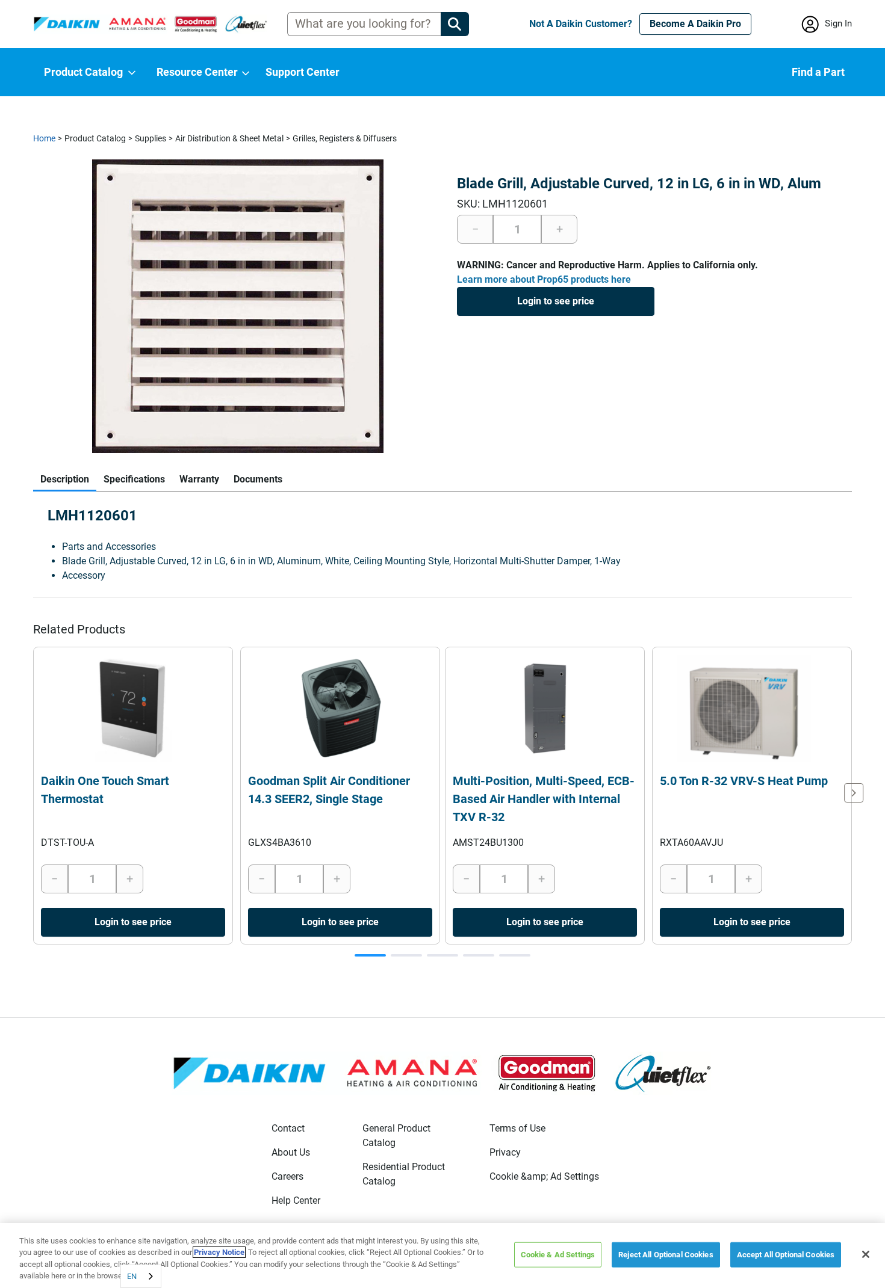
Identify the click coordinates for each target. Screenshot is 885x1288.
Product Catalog (95, 138)
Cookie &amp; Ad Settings (544, 1176)
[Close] (865, 1254)
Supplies (150, 138)
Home (44, 138)
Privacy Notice (219, 1252)
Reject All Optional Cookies (665, 1254)
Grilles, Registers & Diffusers (345, 138)
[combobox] (140, 1276)
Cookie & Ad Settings (558, 1254)
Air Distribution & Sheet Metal (229, 138)
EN (132, 1276)
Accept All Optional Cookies (786, 1254)
